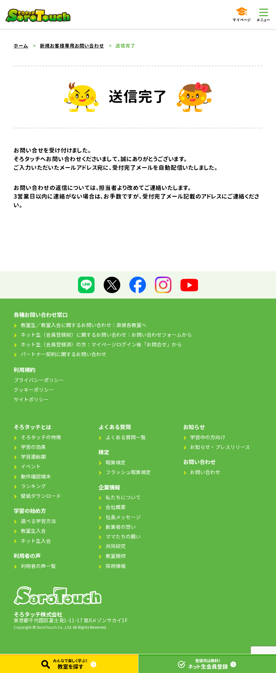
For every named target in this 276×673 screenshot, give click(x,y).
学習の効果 (33, 446)
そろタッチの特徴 (41, 437)
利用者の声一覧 (38, 565)
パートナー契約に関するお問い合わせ (63, 354)
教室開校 (116, 555)
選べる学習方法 (38, 520)
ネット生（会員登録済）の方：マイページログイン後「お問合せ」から (101, 344)
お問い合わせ (205, 472)
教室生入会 (33, 530)
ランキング (33, 486)
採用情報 (116, 565)
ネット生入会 (36, 540)
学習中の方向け (207, 437)
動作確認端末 (36, 476)
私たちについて (123, 497)
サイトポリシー (31, 399)
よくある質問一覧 (126, 437)
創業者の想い (121, 526)
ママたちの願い (123, 536)
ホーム (21, 45)
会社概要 (116, 506)
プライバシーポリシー (39, 379)
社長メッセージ (123, 516)
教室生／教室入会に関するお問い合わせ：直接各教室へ (84, 324)
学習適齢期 (33, 456)
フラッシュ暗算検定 (128, 472)
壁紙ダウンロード (41, 495)
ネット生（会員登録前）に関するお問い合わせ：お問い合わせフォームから (106, 334)
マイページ (242, 19)
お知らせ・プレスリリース (220, 446)
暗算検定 (116, 462)
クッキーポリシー (34, 389)
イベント (31, 466)
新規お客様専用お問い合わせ (72, 45)
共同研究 (116, 546)
